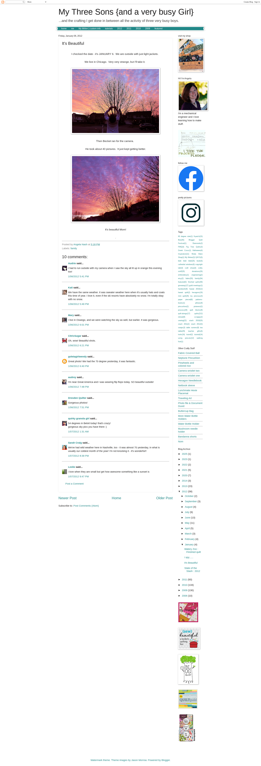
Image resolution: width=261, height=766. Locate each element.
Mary (71, 315)
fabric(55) (189, 278)
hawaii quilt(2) (184, 292)
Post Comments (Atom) (86, 505)
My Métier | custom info (90, 28)
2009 (147, 28)
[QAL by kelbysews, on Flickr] (188, 621)
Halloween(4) (197, 250)
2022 (185, 464)
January (189, 544)
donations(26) (197, 271)
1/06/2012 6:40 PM (78, 366)
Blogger (165, 760)
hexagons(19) (197, 292)
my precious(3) (196, 296)
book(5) (200, 261)
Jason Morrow (139, 760)
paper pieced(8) (185, 299)
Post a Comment (74, 483)
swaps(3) (181, 328)
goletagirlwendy (77, 356)
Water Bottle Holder (188, 423)
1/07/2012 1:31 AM (78, 431)
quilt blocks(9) (196, 310)
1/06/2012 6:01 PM (78, 324)
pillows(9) (199, 303)
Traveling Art (185, 398)
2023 (185, 459)
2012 (119, 28)
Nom (180, 441)
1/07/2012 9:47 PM (78, 476)
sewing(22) (182, 320)
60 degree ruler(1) (185, 236)
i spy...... (188, 557)
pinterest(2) (198, 306)
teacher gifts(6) (195, 331)
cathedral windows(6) (186, 264)
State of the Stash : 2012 (192, 569)
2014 (185, 480)
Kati (70, 287)
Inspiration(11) (183, 254)
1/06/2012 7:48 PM (78, 386)
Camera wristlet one (189, 375)
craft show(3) (190, 268)
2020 (185, 475)
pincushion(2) (183, 306)
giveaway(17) (183, 285)
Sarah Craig (75, 442)
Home (116, 498)
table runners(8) (192, 328)
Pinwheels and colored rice (186, 364)
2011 (129, 28)
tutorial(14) (198, 334)
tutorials (109, 28)
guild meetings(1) (196, 285)
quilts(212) (198, 313)
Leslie (71, 466)
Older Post (164, 498)
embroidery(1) (183, 275)
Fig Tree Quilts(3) (194, 247)
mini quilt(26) (183, 296)
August (189, 506)
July (187, 512)
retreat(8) (181, 317)
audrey (72, 377)
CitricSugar (74, 335)
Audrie (72, 263)
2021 (185, 469)
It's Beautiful (191, 562)
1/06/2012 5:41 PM (78, 276)
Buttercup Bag (186, 411)
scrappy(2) (198, 317)
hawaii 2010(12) (196, 289)
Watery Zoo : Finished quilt (192, 550)
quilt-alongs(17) (184, 313)
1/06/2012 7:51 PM (78, 407)
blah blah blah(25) (186, 261)
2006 (185, 595)
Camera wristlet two (189, 370)
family (74, 248)
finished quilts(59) (195, 282)
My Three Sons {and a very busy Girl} (126, 11)
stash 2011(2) (183, 324)
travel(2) (189, 334)
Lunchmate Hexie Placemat (187, 392)
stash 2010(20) (196, 320)
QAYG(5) (199, 257)
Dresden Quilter (77, 397)
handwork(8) (183, 289)
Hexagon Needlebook (190, 380)
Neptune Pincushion (189, 357)
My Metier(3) (190, 257)
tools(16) (181, 334)
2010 (138, 28)
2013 (185, 486)
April (187, 528)
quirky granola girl (78, 418)
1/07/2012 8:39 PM (78, 455)
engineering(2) (197, 275)
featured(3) (182, 282)
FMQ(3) (181, 247)
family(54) (199, 278)
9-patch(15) (198, 236)
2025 (185, 453)
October (189, 496)
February (190, 539)
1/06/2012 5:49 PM (78, 304)
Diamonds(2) (198, 243)
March (188, 533)
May (187, 522)
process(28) (182, 310)
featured (158, 28)
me (72, 28)
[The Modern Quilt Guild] (188, 708)
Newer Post (67, 498)
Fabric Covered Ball (189, 353)
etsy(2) (181, 278)
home (64, 28)
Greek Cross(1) (184, 250)
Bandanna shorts (187, 436)
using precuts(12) (186, 338)
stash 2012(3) (197, 324)
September (191, 501)
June (188, 517)
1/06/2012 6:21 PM (78, 345)
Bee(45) (181, 240)
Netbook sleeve (186, 385)
